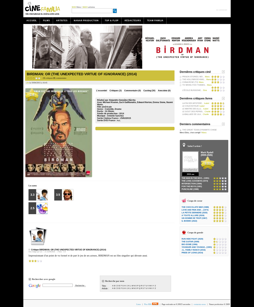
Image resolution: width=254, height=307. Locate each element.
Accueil (31, 20)
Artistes (62, 20)
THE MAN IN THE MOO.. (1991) (195, 178)
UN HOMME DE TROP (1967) (194, 218)
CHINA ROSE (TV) (190, 82)
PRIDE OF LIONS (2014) (192, 253)
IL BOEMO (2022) (189, 221)
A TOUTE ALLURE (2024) (193, 215)
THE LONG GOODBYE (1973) (195, 181)
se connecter (221, 10)
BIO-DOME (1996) (189, 244)
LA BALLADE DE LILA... (192, 114)
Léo (41, 252)
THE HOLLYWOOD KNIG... (194, 79)
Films (46, 20)
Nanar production (86, 20)
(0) (132, 90)
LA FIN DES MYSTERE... (192, 103)
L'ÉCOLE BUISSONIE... (192, 90)
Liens (138, 304)
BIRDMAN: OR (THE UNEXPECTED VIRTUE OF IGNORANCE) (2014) (82, 74)
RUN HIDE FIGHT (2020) (192, 239)
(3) (116, 90)
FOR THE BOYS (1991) (192, 186)
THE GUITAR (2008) (190, 242)
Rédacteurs (133, 20)
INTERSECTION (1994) (192, 184)
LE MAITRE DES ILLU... (192, 109)
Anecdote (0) (164, 90)
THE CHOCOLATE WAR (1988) (195, 207)
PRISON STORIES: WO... (193, 77)
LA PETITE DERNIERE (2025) (195, 213)
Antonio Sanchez (115, 116)
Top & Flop (111, 20)
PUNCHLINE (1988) (190, 189)
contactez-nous (200, 304)
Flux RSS (148, 304)
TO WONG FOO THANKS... (194, 85)
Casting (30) (149, 90)
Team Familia (155, 20)
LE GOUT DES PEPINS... (193, 111)
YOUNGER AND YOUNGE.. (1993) (197, 247)
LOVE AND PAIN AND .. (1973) (195, 210)
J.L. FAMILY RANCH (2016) (194, 250)
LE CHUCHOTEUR (190, 106)
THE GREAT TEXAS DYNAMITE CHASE (199, 130)
